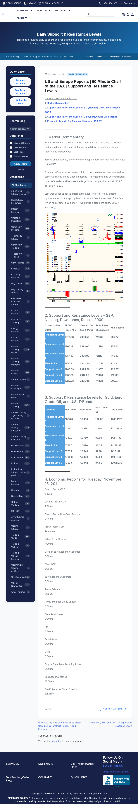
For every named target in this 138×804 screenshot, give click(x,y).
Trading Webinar (20, 545)
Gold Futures (20, 445)
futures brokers (20, 379)
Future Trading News (20, 349)
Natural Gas (20, 496)
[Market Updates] (132, 14)
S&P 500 (20, 511)
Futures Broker (20, 372)
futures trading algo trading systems (20, 415)
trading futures (20, 527)
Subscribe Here (21, 102)
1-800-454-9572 (110, 3)
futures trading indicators (20, 438)
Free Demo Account (20, 92)
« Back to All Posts (112, 708)
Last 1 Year (19, 152)
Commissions (13, 3)
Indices (20, 463)
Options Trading (20, 503)
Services (42, 10)
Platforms (23, 10)
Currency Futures (20, 276)
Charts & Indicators (20, 219)
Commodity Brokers (20, 228)
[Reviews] (128, 14)
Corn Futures (20, 262)
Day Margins (115, 57)
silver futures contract (20, 518)
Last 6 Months (21, 147)
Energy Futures (20, 330)
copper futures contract (20, 255)
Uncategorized (20, 577)
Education (61, 10)
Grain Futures (20, 451)
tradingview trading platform (20, 568)
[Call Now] (124, 14)
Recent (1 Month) (22, 143)
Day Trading (20, 283)
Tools (25, 56)
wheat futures (20, 592)
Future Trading (12, 56)
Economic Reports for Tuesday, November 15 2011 (74, 121)
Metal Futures (20, 483)
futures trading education (20, 427)
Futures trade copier (20, 396)
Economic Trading (20, 321)
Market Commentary (58, 103)
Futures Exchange (20, 387)
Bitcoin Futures (20, 210)
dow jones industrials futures (20, 301)
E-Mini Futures (20, 312)
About (21, 18)
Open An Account (20, 82)
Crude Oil (20, 268)
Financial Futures (20, 339)
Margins (31, 3)
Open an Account (52, 3)
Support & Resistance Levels (45, 56)
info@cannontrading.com (116, 771)
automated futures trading (20, 192)
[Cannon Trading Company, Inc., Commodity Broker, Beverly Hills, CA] (116, 781)
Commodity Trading (20, 246)
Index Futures (20, 457)
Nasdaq (20, 490)
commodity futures (20, 237)
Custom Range (21, 156)
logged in (56, 741)
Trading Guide (20, 536)
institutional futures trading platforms (20, 472)
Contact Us (129, 3)
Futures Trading (20, 405)
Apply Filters (20, 163)
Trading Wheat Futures (20, 555)
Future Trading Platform (20, 361)
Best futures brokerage (20, 201)
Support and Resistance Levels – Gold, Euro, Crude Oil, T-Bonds (82, 116)
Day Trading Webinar (20, 291)
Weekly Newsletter (20, 584)
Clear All (20, 169)
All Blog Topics (19, 185)
